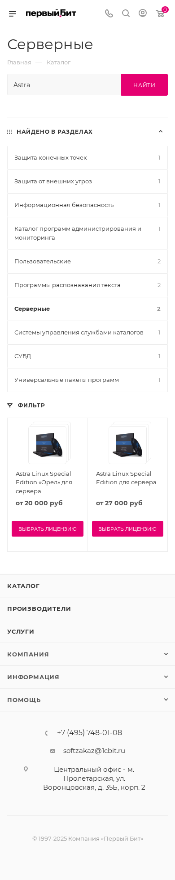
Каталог (23, 585)
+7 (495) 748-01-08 (89, 732)
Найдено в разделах (55, 131)
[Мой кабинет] (143, 14)
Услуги (21, 631)
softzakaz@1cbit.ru (94, 750)
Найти (144, 85)
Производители (39, 608)
